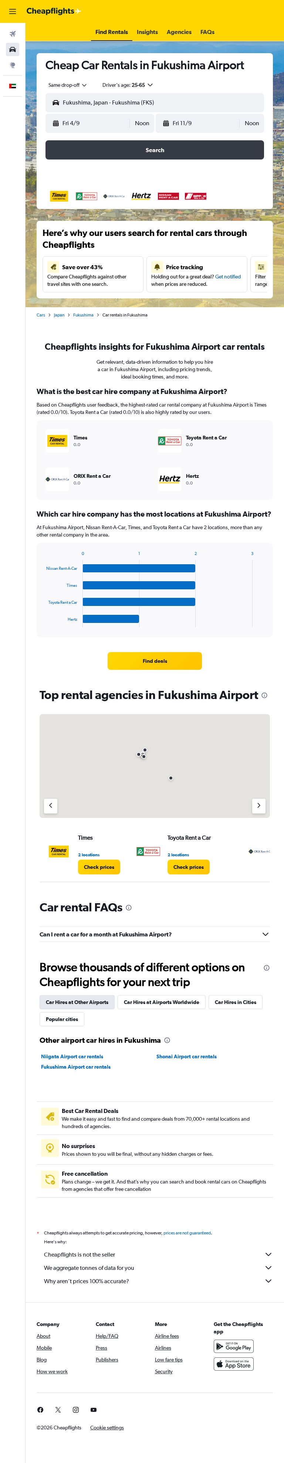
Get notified (228, 277)
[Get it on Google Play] (234, 1346)
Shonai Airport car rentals (186, 1056)
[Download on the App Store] (234, 1364)
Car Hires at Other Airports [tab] (77, 1002)
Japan (59, 315)
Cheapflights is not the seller (79, 1254)
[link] (155, 661)
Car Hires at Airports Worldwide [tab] (161, 1002)
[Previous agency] (50, 806)
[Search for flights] (12, 34)
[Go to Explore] (12, 65)
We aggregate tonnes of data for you (89, 1267)
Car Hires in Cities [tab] (235, 1002)
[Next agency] (259, 806)
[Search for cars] (12, 49)
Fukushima (83, 315)
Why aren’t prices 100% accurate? (86, 1281)
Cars (41, 315)
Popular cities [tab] (62, 1019)
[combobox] (68, 85)
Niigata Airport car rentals (72, 1056)
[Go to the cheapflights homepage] (54, 11)
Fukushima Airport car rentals (76, 1067)
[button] (12, 11)
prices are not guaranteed (187, 1233)
